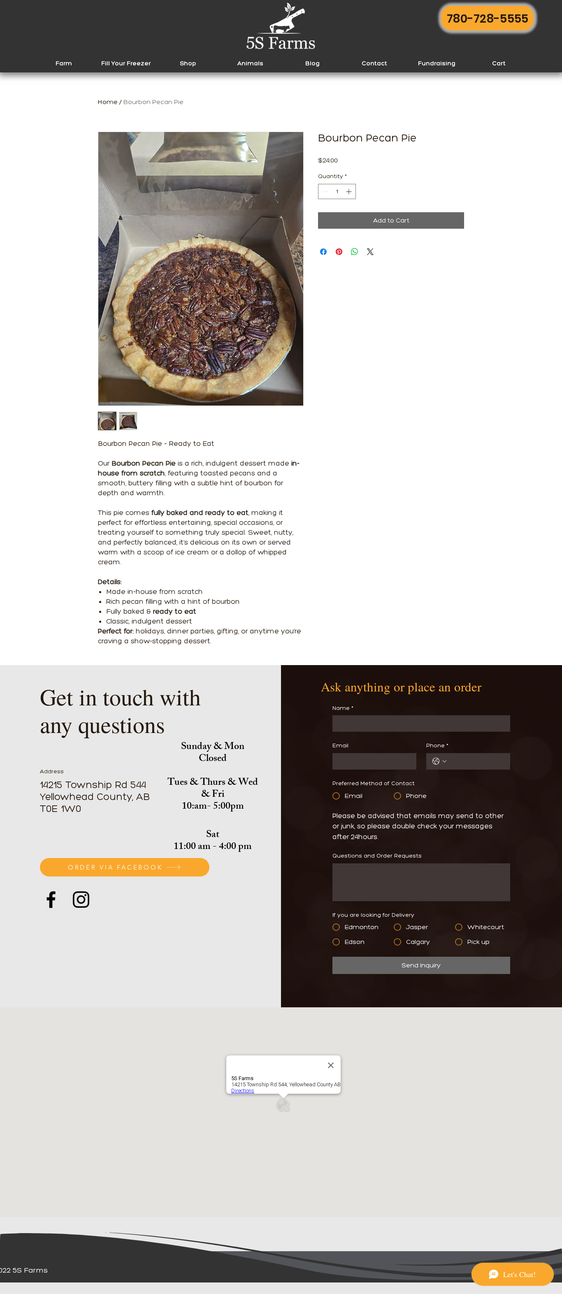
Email (340, 745)
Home (108, 102)
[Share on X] (370, 252)
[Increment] (349, 191)
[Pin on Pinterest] (339, 252)
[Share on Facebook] (323, 252)
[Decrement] (324, 191)
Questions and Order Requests (377, 855)
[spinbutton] (337, 191)
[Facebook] (51, 899)
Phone (437, 745)
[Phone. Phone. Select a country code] (439, 761)
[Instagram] (81, 899)
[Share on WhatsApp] (355, 252)
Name (342, 708)
